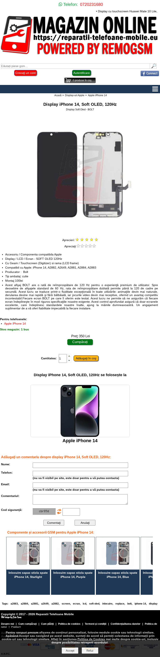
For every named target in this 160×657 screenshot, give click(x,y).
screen (66, 603)
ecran (76, 603)
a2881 (34, 603)
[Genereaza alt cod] (59, 513)
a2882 (55, 603)
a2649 (45, 603)
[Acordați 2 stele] (82, 246)
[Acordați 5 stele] (94, 246)
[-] (69, 361)
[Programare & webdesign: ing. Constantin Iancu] (11, 618)
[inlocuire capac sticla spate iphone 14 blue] (117, 553)
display (153, 603)
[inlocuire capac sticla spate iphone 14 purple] (73, 553)
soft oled (94, 603)
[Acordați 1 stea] (78, 246)
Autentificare (81, 73)
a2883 (14, 603)
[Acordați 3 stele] (86, 246)
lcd (84, 603)
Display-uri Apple (74, 95)
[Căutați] (153, 67)
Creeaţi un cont (25, 73)
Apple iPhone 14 (97, 95)
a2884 (24, 603)
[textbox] (75, 66)
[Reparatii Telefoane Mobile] (80, 55)
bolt (129, 603)
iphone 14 (140, 603)
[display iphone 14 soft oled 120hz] (80, 233)
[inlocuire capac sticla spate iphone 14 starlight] (28, 553)
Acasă (57, 95)
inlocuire (107, 603)
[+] (69, 357)
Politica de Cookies (91, 639)
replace (119, 603)
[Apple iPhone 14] (80, 436)
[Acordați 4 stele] (90, 246)
